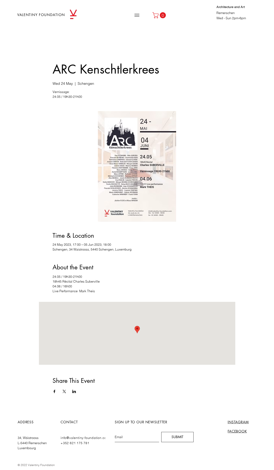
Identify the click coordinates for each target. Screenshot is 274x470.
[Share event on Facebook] (54, 391)
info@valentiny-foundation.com (85, 438)
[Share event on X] (64, 391)
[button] (136, 15)
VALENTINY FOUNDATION (41, 15)
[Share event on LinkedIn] (74, 391)
